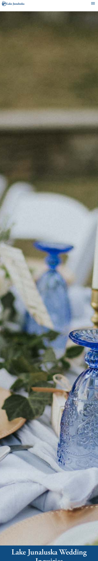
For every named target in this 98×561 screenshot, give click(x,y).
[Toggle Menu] (93, 3)
